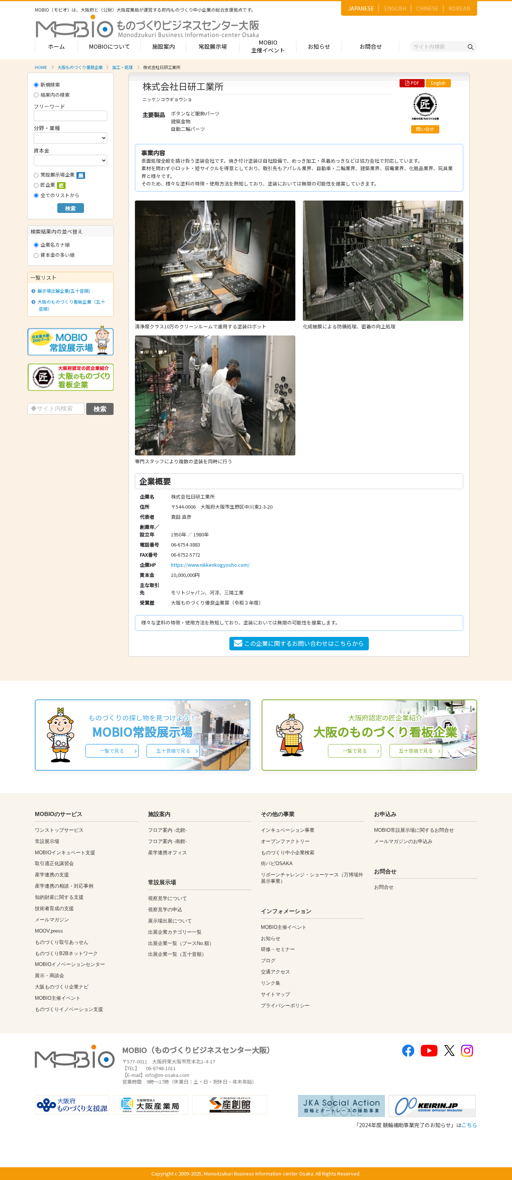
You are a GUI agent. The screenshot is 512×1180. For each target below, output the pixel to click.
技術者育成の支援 (54, 908)
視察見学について (167, 898)
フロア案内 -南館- (167, 841)
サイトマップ (275, 994)
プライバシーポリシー (285, 1005)
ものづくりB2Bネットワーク (66, 953)
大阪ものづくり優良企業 (80, 67)
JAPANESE (361, 8)
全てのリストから (59, 195)
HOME (41, 67)
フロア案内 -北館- (167, 830)
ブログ (268, 960)
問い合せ (425, 129)
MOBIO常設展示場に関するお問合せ (414, 830)
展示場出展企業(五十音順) (63, 291)
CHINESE (427, 8)
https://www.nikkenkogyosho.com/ (210, 564)
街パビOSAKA (277, 863)
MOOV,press (49, 931)
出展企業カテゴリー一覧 (175, 932)
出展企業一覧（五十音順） (177, 954)
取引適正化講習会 (54, 863)
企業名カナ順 (55, 244)
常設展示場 (213, 46)
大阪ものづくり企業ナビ (61, 987)
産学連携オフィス (167, 852)
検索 (70, 208)
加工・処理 (122, 67)
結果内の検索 (55, 94)
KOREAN (459, 8)
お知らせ (319, 46)
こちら (469, 1125)
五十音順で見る (173, 750)
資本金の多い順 (57, 254)
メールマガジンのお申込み (403, 841)
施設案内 (163, 46)
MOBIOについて (109, 46)
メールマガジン (52, 919)
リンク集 (270, 983)
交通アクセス (275, 972)
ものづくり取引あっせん (61, 942)
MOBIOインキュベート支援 (65, 852)
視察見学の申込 (165, 909)
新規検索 (50, 84)
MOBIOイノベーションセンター (70, 964)
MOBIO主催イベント (268, 46)
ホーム (56, 46)
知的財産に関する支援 (59, 897)
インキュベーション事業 (287, 830)
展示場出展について (170, 921)
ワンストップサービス (59, 830)
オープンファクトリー (285, 841)
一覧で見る (112, 750)
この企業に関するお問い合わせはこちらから (304, 643)
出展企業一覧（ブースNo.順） (181, 943)
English (438, 82)
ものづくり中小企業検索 (287, 852)
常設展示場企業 (61, 175)
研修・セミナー (278, 949)
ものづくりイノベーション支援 (69, 1009)
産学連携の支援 (52, 875)
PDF (415, 82)
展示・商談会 (49, 975)
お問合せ (370, 46)
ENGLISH (395, 8)
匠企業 (52, 185)
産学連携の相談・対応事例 (64, 886)
